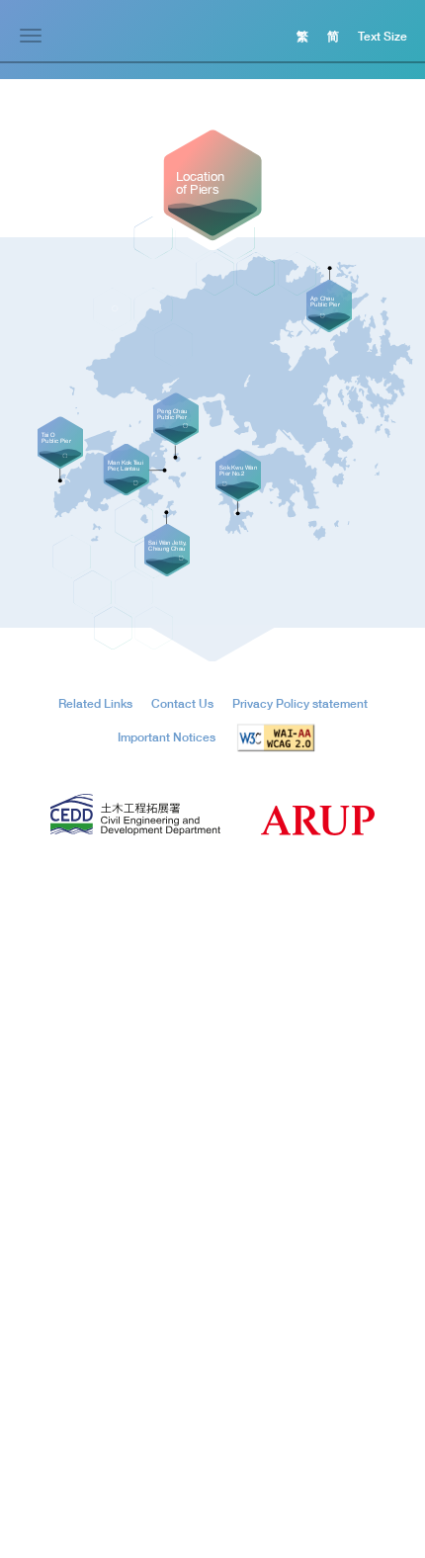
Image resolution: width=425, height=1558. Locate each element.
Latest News (255, 1150)
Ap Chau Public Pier (66, 1295)
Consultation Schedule (276, 1241)
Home (33, 1150)
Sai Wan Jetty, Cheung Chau (87, 1375)
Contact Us (252, 1456)
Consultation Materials (275, 1268)
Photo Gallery (254, 1378)
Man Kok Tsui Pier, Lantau (79, 1322)
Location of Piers (57, 1268)
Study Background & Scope (86, 1241)
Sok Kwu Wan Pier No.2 (76, 1402)
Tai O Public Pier (57, 1429)
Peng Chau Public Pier (71, 1349)
